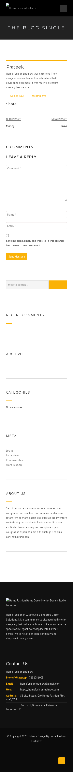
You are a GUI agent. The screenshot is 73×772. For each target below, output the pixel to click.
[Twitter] (24, 104)
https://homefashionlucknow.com (39, 689)
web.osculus (17, 96)
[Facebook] (20, 104)
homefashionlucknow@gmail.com (40, 683)
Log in (9, 450)
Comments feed (15, 460)
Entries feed (12, 455)
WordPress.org (14, 465)
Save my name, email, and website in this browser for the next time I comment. (35, 243)
